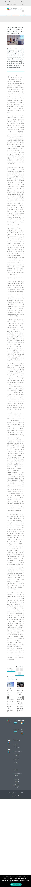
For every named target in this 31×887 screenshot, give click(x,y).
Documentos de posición (16, 753)
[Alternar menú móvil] (23, 11)
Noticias (12, 670)
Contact (16, 770)
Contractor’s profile (16, 774)
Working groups (16, 786)
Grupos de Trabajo (16, 761)
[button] (8, 697)
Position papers (16, 780)
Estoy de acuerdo (16, 884)
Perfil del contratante (16, 746)
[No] (29, 881)
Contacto (16, 740)
